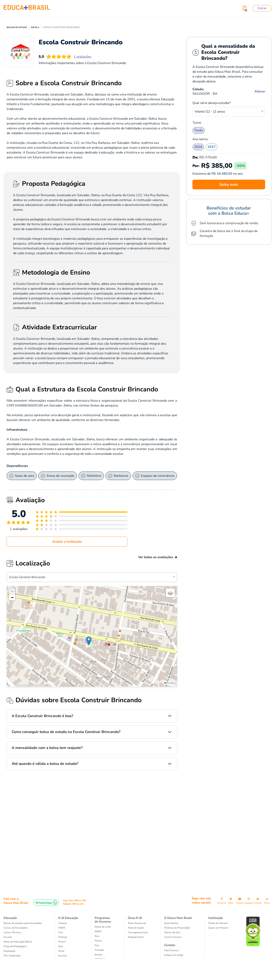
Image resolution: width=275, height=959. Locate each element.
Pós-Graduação (12, 955)
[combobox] (226, 111)
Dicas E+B (135, 918)
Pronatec (99, 950)
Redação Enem (136, 937)
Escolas (8, 937)
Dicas (61, 951)
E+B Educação (68, 918)
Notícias (62, 937)
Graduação (9, 951)
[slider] (19, 523)
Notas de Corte (103, 926)
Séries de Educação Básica (18, 941)
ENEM (61, 927)
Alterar (259, 91)
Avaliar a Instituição (67, 541)
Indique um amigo (173, 955)
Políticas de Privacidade (177, 927)
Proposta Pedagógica (15, 946)
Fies (60, 932)
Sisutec (98, 954)
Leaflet (170, 682)
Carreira (62, 923)
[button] (89, 640)
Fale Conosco (171, 950)
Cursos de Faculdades (16, 927)
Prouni (62, 941)
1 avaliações (82, 56)
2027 (212, 147)
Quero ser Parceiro (218, 927)
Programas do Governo (103, 920)
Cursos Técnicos (12, 932)
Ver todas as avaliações (155, 557)
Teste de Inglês (136, 927)
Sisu (60, 946)
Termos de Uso (172, 932)
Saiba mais (228, 184)
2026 (198, 147)
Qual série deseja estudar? (211, 103)
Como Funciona (172, 937)
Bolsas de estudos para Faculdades (23, 923)
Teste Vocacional (137, 923)
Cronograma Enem (138, 932)
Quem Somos (171, 923)
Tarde (198, 130)
